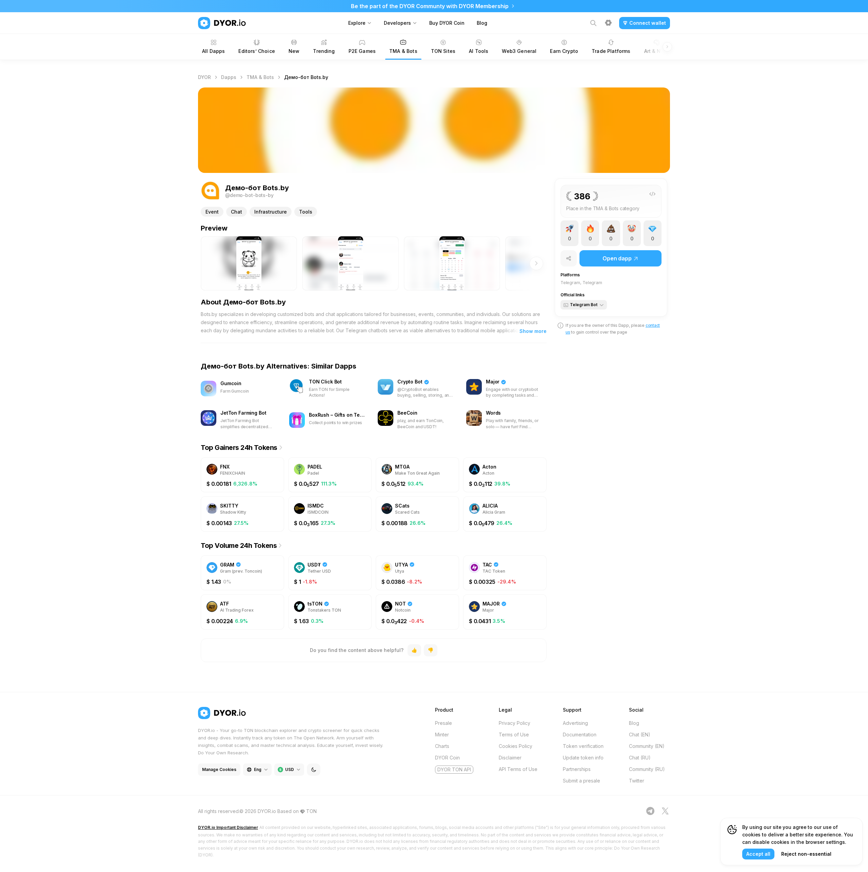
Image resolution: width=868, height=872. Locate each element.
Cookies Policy (515, 746)
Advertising (575, 723)
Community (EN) (647, 746)
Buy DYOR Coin (447, 23)
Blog (482, 23)
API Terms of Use (518, 769)
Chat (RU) (640, 757)
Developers (397, 23)
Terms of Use (514, 734)
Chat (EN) (639, 734)
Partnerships (577, 769)
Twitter (636, 781)
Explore (357, 23)
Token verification (583, 746)
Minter (442, 734)
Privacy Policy (514, 723)
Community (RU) (647, 769)
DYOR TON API (454, 769)
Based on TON (297, 811)
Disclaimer (510, 757)
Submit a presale (581, 781)
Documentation (579, 734)
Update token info (583, 757)
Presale (443, 723)
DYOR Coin (447, 757)
